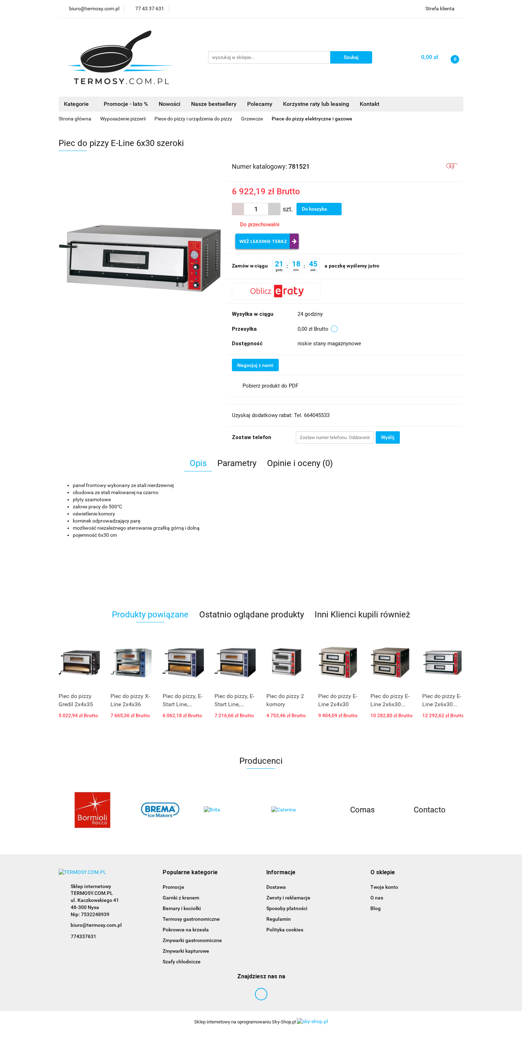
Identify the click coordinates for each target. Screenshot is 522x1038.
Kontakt (369, 104)
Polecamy (259, 104)
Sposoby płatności (287, 908)
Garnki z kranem (181, 898)
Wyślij (388, 437)
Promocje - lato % (126, 104)
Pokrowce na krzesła (186, 929)
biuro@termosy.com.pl (96, 925)
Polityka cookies (284, 929)
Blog (375, 908)
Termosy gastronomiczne (191, 919)
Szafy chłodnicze (182, 961)
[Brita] (227, 810)
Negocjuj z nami (255, 365)
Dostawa (276, 887)
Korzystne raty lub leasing (316, 104)
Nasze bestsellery (213, 104)
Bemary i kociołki (182, 908)
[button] (190, 872)
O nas (376, 898)
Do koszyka (315, 209)
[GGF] (452, 166)
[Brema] (160, 810)
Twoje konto (384, 887)
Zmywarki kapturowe (186, 951)
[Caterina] (294, 810)
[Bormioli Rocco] (92, 810)
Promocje (173, 887)
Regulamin (278, 919)
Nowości (169, 104)
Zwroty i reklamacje (288, 898)
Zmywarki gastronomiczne (192, 940)
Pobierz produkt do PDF (270, 386)
